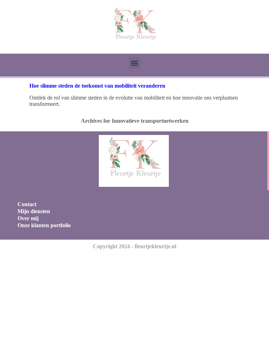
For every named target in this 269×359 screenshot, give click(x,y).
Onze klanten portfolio (44, 225)
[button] (134, 63)
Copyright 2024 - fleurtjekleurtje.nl (134, 246)
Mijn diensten (34, 211)
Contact (27, 204)
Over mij (28, 218)
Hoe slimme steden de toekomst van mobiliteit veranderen (97, 86)
